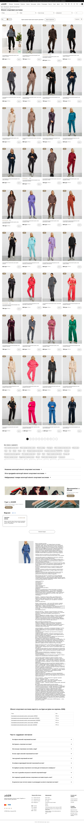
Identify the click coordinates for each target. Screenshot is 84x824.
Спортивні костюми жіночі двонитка (12, 453)
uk (82, 4)
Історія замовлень (74, 800)
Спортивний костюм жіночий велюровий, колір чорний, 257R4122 (25, 718)
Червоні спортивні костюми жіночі (54, 453)
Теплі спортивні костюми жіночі (11, 447)
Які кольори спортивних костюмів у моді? (24, 749)
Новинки (23, 4)
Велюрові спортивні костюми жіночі (35, 450)
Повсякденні (49, 447)
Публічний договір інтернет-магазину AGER (53, 807)
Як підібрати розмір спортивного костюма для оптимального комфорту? (33, 768)
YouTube (34, 810)
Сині (24, 450)
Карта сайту (47, 797)
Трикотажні (66, 450)
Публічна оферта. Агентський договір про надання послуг (53, 811)
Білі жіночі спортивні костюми (11, 457)
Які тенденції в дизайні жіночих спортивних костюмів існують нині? (32, 777)
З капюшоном (62, 457)
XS (63, 144)
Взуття (50, 4)
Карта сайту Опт (48, 799)
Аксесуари (33, 4)
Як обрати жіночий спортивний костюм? (24, 739)
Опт (62, 4)
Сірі (10, 450)
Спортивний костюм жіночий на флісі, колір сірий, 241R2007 (24, 724)
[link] (15, 521)
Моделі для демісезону (40, 601)
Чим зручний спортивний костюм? (22, 758)
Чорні (6, 450)
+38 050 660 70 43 (36, 799)
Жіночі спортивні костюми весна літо (62, 447)
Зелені (38, 453)
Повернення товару (74, 811)
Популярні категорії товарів (50, 802)
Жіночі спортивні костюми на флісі (27, 447)
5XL (12, 62)
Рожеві (19, 450)
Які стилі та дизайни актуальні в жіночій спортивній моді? (29, 772)
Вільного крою (76, 447)
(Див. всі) (14, 512)
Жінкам (11, 4)
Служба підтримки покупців (74, 815)
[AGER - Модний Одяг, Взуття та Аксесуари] (3, 3)
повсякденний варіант (40, 631)
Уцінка (27, 4)
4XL (10, 62)
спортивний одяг (44, 572)
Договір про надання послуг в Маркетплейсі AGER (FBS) (53, 809)
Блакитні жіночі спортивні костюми (49, 457)
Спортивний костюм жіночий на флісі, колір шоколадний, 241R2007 (25, 720)
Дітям (38, 4)
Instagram (35, 807)
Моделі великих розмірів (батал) (42, 652)
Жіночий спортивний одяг (14, 6)
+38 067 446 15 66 (36, 797)
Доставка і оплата (74, 813)
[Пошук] (77, 4)
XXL (47, 393)
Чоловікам (16, 4)
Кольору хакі (66, 453)
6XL (15, 62)
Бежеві (14, 450)
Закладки (72, 802)
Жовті (43, 453)
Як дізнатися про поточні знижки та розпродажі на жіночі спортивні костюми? (35, 782)
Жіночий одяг (6, 6)
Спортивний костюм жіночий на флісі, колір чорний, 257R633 (24, 715)
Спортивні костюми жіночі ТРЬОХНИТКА (53, 450)
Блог (46, 813)
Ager (2, 6)
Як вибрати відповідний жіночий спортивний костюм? (28, 763)
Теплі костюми (38, 657)
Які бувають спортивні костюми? (22, 744)
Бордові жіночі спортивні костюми (26, 457)
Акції (54, 4)
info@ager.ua (35, 802)
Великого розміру (41, 447)
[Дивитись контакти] (66, 4)
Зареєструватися (50, 19)
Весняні (38, 457)
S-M (43, 104)
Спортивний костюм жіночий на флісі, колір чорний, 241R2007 (24, 722)
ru (80, 4)
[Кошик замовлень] (74, 4)
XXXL (7, 62)
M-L (46, 104)
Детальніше (70, 495)
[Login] (71, 4)
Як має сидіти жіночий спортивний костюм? (25, 753)
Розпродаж (44, 4)
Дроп (58, 4)
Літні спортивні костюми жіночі (28, 453)
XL (5, 62)
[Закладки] (68, 4)
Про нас (46, 805)
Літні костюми (38, 668)
